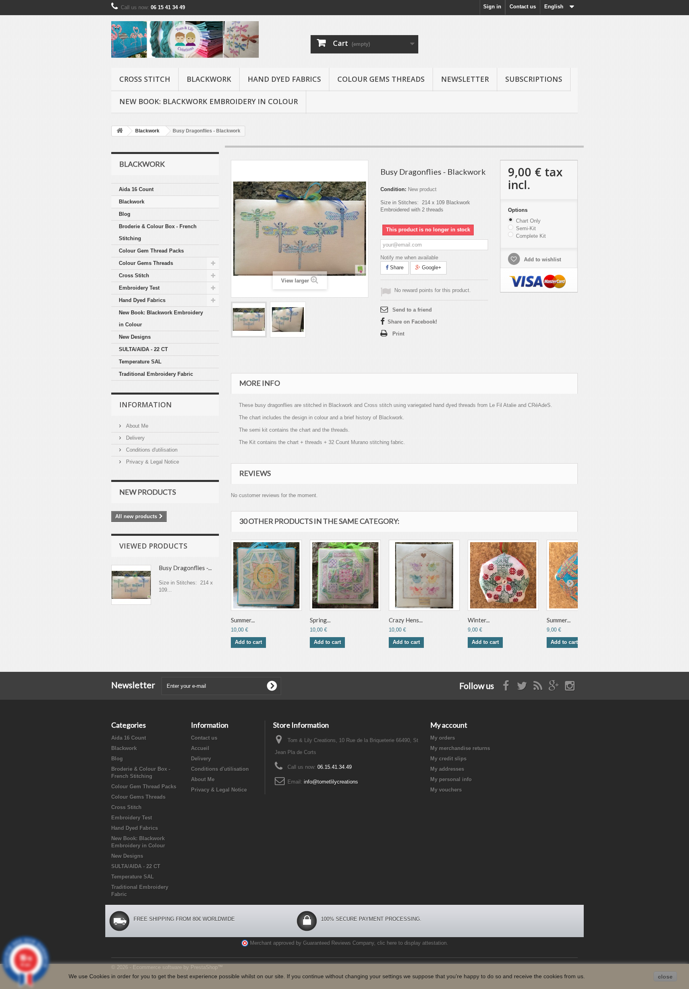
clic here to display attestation (412, 943)
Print (398, 334)
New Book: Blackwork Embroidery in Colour (208, 101)
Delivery (134, 438)
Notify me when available (409, 258)
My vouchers (446, 790)
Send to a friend (412, 310)
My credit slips (448, 759)
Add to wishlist (541, 260)
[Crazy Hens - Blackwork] (424, 575)
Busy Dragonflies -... (185, 567)
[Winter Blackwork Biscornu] (503, 575)
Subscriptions (533, 79)
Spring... (320, 620)
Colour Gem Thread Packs (151, 251)
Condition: (393, 189)
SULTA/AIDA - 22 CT (143, 349)
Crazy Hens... (406, 620)
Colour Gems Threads (381, 79)
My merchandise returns (460, 748)
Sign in (492, 7)
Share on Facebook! (412, 322)
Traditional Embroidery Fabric (156, 374)
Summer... (243, 620)
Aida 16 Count (136, 189)
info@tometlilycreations (331, 782)
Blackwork (209, 79)
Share (396, 267)
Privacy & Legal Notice (151, 462)
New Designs (135, 337)
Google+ (430, 267)
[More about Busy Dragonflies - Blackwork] (131, 585)
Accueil (200, 748)
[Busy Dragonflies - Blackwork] (248, 319)
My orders (442, 738)
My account (448, 725)
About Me (136, 426)
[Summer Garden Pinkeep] (266, 575)
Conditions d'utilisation (150, 450)
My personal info (451, 779)
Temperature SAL (140, 362)
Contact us (523, 7)
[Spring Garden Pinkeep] (345, 575)
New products (147, 492)
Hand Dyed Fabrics (284, 79)
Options (518, 210)
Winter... (479, 620)
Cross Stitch (144, 79)
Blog (124, 214)
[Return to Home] (119, 131)
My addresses (447, 769)
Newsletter (465, 79)
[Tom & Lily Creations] (185, 39)
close (665, 976)
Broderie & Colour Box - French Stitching (158, 232)
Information (145, 404)
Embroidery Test (139, 288)
